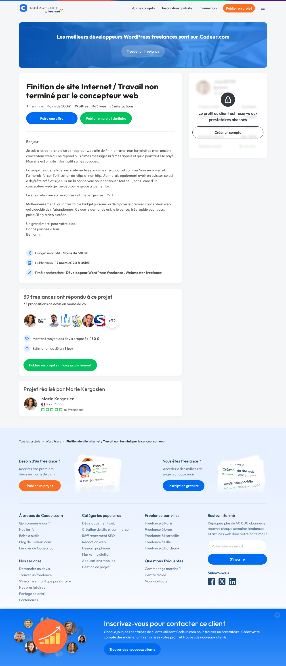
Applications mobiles (98, 560)
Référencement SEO (98, 535)
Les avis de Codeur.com (38, 548)
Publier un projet (239, 8)
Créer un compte (227, 132)
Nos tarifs (26, 529)
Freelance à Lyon (158, 529)
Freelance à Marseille (162, 535)
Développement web (98, 523)
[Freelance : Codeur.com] (42, 8)
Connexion (208, 8)
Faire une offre (51, 118)
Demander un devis (34, 568)
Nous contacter (157, 581)
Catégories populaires (101, 515)
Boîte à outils (29, 535)
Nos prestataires (32, 587)
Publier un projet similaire (106, 118)
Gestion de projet (95, 567)
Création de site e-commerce (105, 529)
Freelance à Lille (158, 542)
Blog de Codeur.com (35, 542)
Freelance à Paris (158, 523)
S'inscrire (237, 559)
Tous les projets (29, 441)
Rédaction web (94, 542)
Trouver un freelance (143, 51)
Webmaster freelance (144, 272)
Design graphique (96, 548)
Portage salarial (32, 593)
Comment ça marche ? (163, 568)
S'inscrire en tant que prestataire (45, 581)
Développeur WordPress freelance (94, 272)
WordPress (53, 441)
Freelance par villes (162, 515)
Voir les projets (143, 8)
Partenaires (28, 600)
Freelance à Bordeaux (162, 548)
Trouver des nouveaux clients (132, 649)
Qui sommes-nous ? (34, 523)
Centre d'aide (155, 575)
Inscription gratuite (177, 8)
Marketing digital (95, 554)
